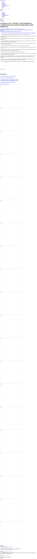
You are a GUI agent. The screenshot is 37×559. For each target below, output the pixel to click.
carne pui (6, 79)
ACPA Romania (2, 79)
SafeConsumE (13, 79)
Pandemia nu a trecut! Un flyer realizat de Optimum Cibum (7, 82)
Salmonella (16, 79)
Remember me (9, 557)
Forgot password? (2, 557)
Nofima (9, 79)
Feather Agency (10, 549)
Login (1, 19)
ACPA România (7, 31)
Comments (19, 31)
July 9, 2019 (2, 31)
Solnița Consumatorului (13, 31)
